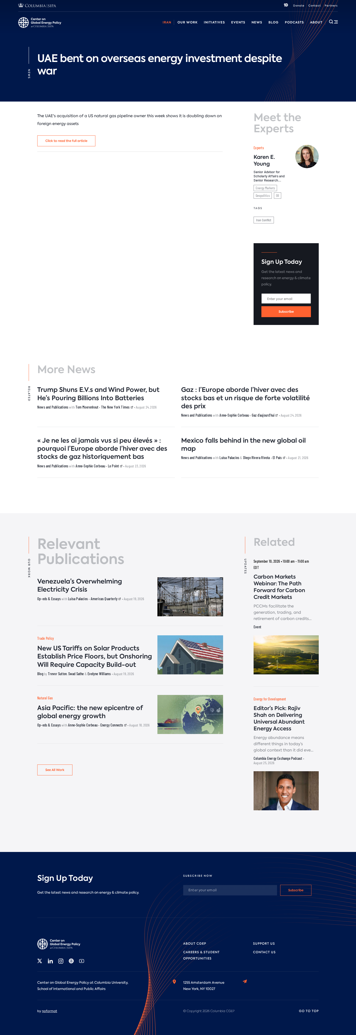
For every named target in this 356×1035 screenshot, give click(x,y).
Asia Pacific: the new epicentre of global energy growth (90, 712)
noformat (49, 1011)
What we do (52, 28)
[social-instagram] (60, 961)
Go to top (309, 1011)
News (256, 22)
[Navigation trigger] (333, 22)
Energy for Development (270, 699)
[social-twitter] (39, 961)
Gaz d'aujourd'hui (263, 415)
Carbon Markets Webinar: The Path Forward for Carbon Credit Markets (279, 587)
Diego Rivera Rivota (256, 457)
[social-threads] (71, 961)
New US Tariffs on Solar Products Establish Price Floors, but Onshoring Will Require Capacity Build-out (94, 656)
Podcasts (294, 22)
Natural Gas (45, 698)
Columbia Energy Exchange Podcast (278, 758)
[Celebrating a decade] (286, 6)
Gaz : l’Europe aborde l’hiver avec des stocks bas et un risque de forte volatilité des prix (245, 397)
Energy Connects (112, 725)
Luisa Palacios (229, 457)
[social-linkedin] (50, 961)
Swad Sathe (76, 673)
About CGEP (194, 944)
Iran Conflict (263, 220)
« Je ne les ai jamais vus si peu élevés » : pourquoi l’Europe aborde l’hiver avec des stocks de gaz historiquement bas (102, 448)
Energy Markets (265, 188)
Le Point (114, 465)
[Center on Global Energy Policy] (39, 22)
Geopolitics (263, 195)
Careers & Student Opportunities (123, 28)
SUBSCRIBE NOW (197, 875)
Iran (167, 22)
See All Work (54, 770)
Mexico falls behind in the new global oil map (243, 444)
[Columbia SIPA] (37, 6)
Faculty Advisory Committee (217, 28)
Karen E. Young (264, 160)
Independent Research (291, 28)
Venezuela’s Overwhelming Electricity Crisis (79, 585)
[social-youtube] (81, 961)
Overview (26, 28)
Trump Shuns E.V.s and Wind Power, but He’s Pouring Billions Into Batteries (98, 393)
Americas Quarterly (105, 598)
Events (238, 22)
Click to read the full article (66, 141)
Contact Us (264, 952)
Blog (273, 22)
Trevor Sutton (57, 673)
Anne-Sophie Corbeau (234, 415)
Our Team (79, 28)
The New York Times (116, 407)
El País (278, 457)
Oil (277, 195)
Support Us (264, 944)
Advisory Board (172, 28)
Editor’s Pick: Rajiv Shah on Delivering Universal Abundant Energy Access (279, 718)
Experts (259, 148)
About (316, 22)
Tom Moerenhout (87, 407)
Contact (314, 5)
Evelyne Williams (99, 673)
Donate (298, 5)
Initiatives (214, 22)
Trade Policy (45, 638)
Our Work (187, 22)
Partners (331, 5)
